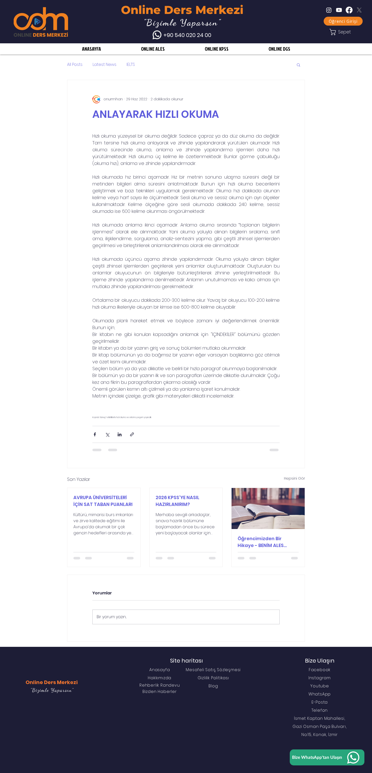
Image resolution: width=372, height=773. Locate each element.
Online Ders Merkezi (182, 10)
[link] (343, 32)
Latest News (104, 64)
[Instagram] (328, 10)
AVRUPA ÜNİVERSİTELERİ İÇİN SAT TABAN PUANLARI (103, 500)
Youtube (319, 686)
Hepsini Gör (294, 478)
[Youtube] (339, 10)
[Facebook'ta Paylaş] (94, 434)
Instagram (319, 678)
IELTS (131, 64)
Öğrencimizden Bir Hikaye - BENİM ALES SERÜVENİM (261, 542)
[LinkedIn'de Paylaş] (119, 434)
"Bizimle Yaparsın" (52, 690)
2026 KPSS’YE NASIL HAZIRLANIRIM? (177, 500)
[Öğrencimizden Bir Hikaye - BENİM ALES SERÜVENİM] (268, 508)
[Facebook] (349, 10)
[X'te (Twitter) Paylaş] (107, 434)
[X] (359, 10)
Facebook (319, 670)
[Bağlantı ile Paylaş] (132, 434)
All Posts (74, 64)
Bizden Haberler (159, 691)
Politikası (220, 678)
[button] (298, 65)
